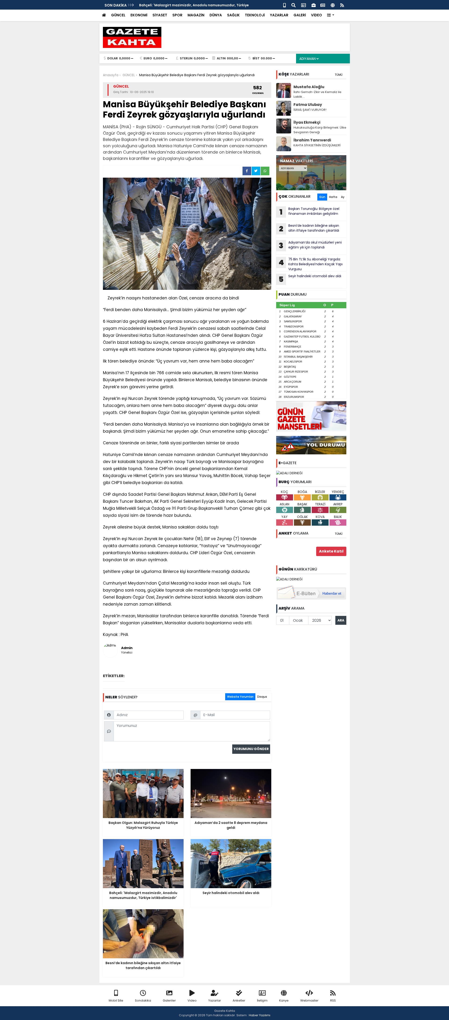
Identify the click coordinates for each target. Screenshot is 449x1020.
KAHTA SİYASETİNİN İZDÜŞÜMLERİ (316, 145)
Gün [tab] (322, 197)
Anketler (239, 1000)
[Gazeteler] (322, 4)
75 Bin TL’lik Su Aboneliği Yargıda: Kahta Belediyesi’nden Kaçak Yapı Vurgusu (311, 264)
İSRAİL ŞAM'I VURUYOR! (309, 110)
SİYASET (159, 15)
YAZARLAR (279, 15)
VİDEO (316, 15)
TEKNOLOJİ (255, 15)
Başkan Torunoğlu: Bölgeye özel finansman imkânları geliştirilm (309, 211)
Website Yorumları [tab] (240, 697)
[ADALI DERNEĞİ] (289, 472)
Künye (284, 1000)
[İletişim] (303, 4)
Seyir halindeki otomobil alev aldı (310, 279)
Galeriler (169, 1000)
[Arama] (293, 4)
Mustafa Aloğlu (308, 87)
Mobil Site (116, 1000)
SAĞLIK (233, 15)
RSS (333, 1000)
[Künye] (332, 4)
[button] (331, 15)
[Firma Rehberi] (313, 4)
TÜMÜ (339, 75)
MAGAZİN (196, 15)
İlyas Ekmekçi (306, 122)
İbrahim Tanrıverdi (312, 140)
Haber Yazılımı (259, 1015)
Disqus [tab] (262, 697)
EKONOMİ (138, 15)
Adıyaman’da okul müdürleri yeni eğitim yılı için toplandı (310, 245)
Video (192, 1000)
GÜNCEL (118, 15)
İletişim (262, 1000)
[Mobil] (284, 4)
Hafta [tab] (333, 197)
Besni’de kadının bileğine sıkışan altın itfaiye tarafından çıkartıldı (309, 228)
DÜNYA (216, 15)
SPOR (177, 15)
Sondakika (143, 1000)
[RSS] (342, 4)
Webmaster (309, 1000)
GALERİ (299, 15)
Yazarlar (214, 1000)
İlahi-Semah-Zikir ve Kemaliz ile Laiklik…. (317, 94)
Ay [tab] (342, 197)
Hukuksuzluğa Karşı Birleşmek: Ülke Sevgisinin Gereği (319, 129)
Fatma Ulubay (307, 104)
